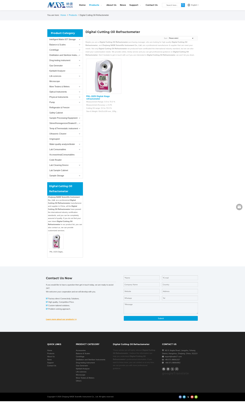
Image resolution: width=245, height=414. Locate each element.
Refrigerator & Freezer (59, 107)
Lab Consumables (57, 149)
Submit (161, 318)
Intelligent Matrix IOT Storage (62, 39)
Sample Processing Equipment (63, 118)
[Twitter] (172, 369)
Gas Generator (56, 66)
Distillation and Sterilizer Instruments (65, 55)
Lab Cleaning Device (59, 165)
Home (49, 350)
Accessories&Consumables (62, 155)
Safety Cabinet (56, 113)
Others (78, 381)
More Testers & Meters (59, 86)
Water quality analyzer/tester (62, 144)
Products (50, 353)
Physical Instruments (58, 97)
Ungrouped (54, 139)
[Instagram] (176, 369)
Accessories (81, 350)
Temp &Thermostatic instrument (63, 128)
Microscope (54, 81)
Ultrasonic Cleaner (57, 134)
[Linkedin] (168, 369)
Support (50, 363)
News (49, 360)
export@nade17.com (173, 356)
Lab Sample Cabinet (58, 170)
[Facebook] (163, 369)
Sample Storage (56, 176)
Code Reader (55, 160)
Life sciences (55, 76)
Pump (52, 102)
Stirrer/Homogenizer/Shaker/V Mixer (65, 123)
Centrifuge (54, 50)
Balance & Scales (57, 45)
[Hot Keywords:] (183, 5)
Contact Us (51, 366)
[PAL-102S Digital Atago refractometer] (56, 241)
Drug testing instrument (59, 60)
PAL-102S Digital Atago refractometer (56, 252)
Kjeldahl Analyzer (57, 71)
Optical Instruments (58, 92)
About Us (51, 356)
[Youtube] (192, 397)
